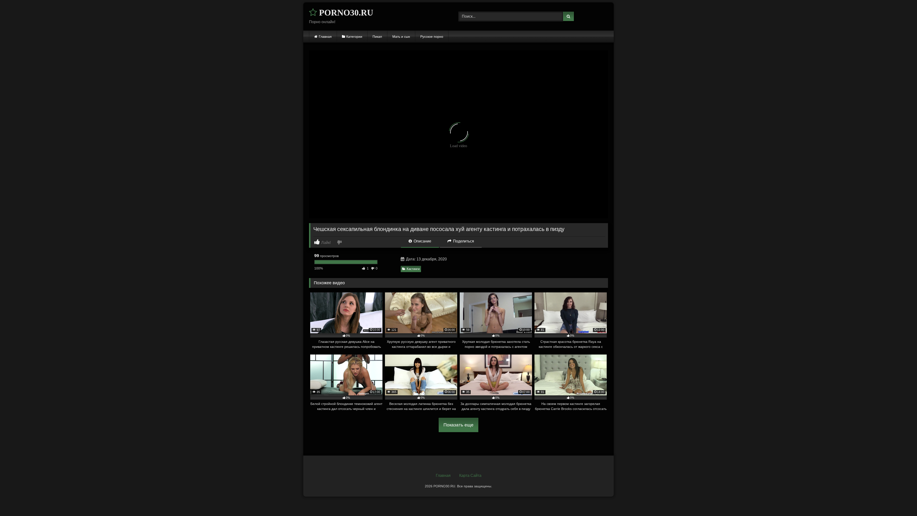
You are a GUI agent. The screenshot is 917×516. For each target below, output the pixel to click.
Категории (354, 36)
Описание (422, 241)
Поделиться (463, 241)
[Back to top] (902, 501)
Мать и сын (401, 36)
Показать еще (458, 424)
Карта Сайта (470, 475)
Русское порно (431, 36)
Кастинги (413, 269)
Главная (325, 36)
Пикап (377, 36)
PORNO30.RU (345, 12)
